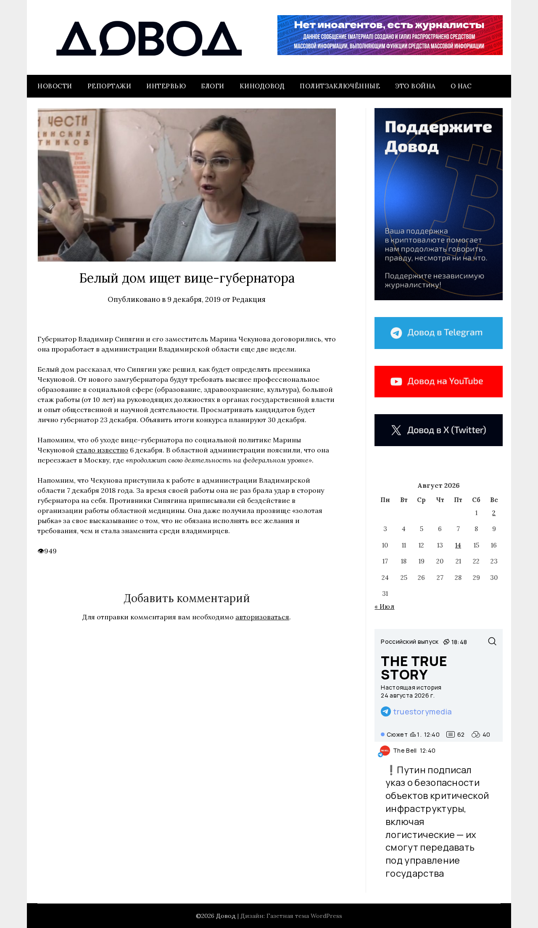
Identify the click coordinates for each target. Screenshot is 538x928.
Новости (54, 86)
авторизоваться (262, 617)
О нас (461, 86)
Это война (415, 86)
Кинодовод (262, 86)
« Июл (384, 607)
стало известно (102, 450)
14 (458, 545)
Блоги (212, 86)
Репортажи (109, 86)
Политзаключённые (340, 86)
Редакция (249, 299)
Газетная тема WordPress (304, 916)
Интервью (166, 86)
